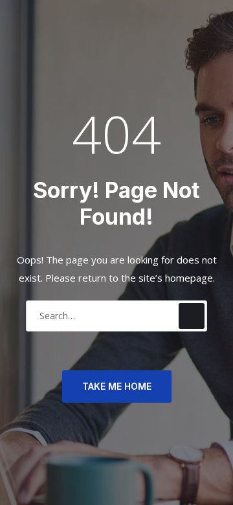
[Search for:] (116, 315)
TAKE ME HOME (116, 386)
